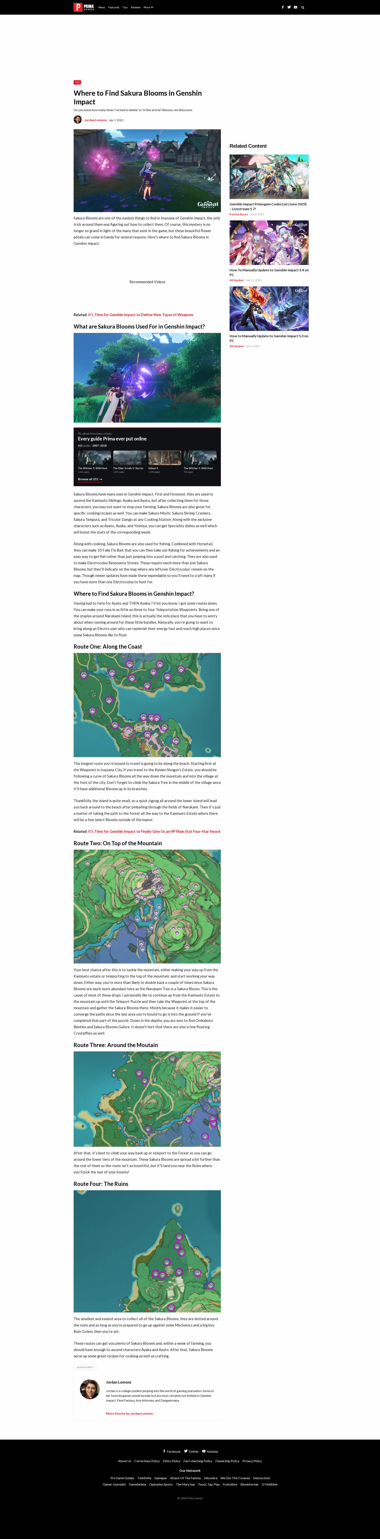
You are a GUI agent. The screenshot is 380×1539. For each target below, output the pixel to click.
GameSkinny (137, 1484)
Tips (125, 7)
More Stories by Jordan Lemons (129, 1413)
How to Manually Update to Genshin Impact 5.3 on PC (269, 338)
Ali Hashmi (237, 280)
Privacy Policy (252, 1461)
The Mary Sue (185, 1484)
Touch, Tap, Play (209, 1484)
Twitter (193, 1451)
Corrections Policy (147, 1461)
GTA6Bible (269, 1484)
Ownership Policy (227, 1461)
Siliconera (210, 1478)
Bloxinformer (249, 1484)
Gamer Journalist (114, 1484)
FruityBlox (230, 1484)
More (151, 9)
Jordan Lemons (95, 120)
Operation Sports (161, 1484)
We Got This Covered (235, 1478)
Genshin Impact (85, 1367)
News (102, 7)
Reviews (136, 7)
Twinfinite (144, 1478)
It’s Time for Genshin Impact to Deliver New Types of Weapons (140, 315)
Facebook (173, 1451)
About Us (149, 5)
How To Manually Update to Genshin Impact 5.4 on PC (269, 272)
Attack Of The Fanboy (185, 1478)
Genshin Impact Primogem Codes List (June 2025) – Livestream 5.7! (268, 206)
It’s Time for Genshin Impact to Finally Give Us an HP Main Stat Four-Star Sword (154, 831)
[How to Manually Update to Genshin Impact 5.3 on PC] (269, 309)
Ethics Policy (171, 1461)
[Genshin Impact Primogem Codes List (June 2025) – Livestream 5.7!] (269, 177)
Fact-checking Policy (197, 1461)
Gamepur (160, 1478)
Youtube (212, 1451)
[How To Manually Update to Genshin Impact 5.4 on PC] (269, 243)
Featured (113, 7)
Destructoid (261, 1478)
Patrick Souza (239, 214)
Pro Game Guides (122, 1478)
